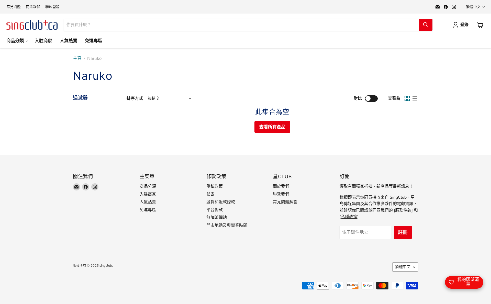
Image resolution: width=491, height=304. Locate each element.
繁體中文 (473, 6)
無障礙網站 (216, 217)
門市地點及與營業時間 (226, 225)
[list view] (414, 98)
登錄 (464, 25)
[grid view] (407, 98)
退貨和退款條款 (220, 202)
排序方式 (135, 98)
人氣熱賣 (68, 41)
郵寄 (210, 194)
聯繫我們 (281, 194)
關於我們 (281, 186)
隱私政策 (214, 186)
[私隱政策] (349, 217)
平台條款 (214, 210)
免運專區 (93, 41)
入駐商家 (43, 41)
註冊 (403, 232)
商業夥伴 (33, 7)
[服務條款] (403, 210)
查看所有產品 (272, 127)
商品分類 (15, 41)
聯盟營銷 (52, 7)
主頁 (77, 58)
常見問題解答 (285, 202)
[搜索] (425, 25)
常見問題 (13, 7)
